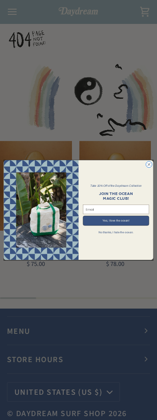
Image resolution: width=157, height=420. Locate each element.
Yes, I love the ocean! (115, 220)
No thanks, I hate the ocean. (116, 232)
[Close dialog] (149, 164)
